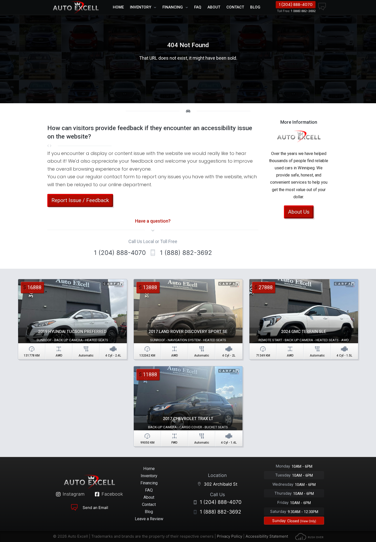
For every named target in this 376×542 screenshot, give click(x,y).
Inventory (140, 7)
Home (118, 7)
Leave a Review (149, 518)
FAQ (197, 7)
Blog (255, 7)
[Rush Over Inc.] (309, 536)
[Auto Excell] (75, 7)
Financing (172, 7)
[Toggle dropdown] (156, 7)
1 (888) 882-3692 (296, 11)
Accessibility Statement (267, 536)
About (213, 7)
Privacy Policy (229, 536)
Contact (235, 7)
